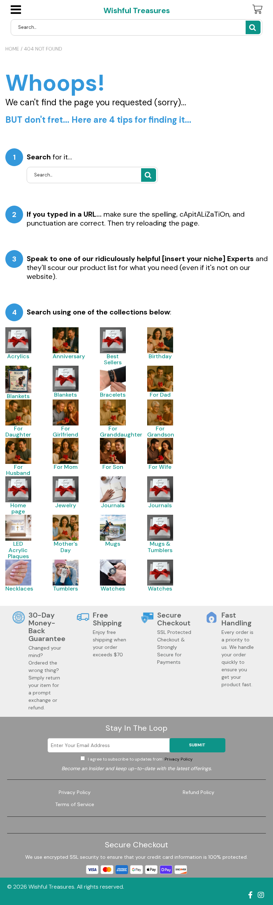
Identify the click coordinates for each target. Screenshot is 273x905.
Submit (197, 745)
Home (12, 49)
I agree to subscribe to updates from (140, 759)
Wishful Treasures (136, 10)
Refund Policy (198, 792)
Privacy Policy (178, 759)
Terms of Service (74, 804)
